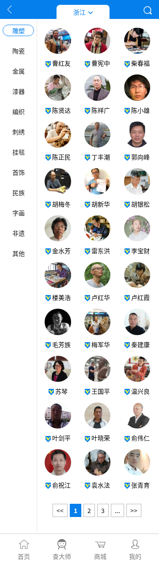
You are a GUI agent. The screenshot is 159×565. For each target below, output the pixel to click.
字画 (18, 212)
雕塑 (18, 30)
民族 (18, 192)
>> (133, 510)
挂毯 (18, 152)
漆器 (18, 91)
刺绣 (18, 131)
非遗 (18, 233)
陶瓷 (18, 50)
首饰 (18, 172)
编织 (18, 111)
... (117, 510)
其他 (18, 253)
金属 (18, 70)
